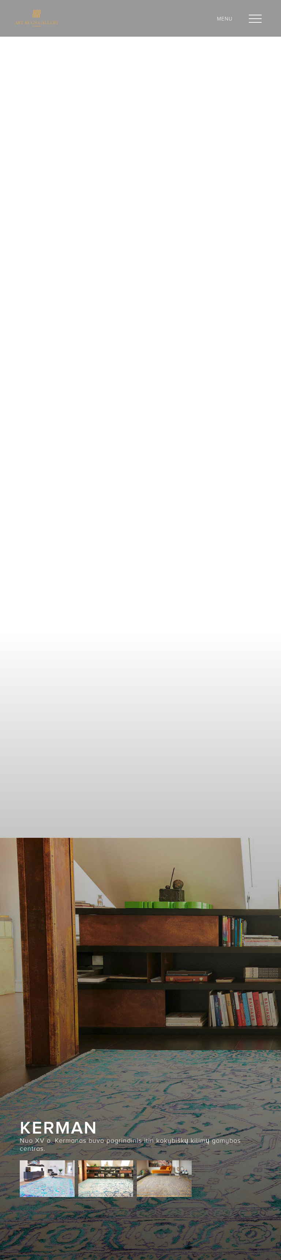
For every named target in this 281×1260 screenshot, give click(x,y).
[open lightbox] (49, 1175)
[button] (255, 19)
